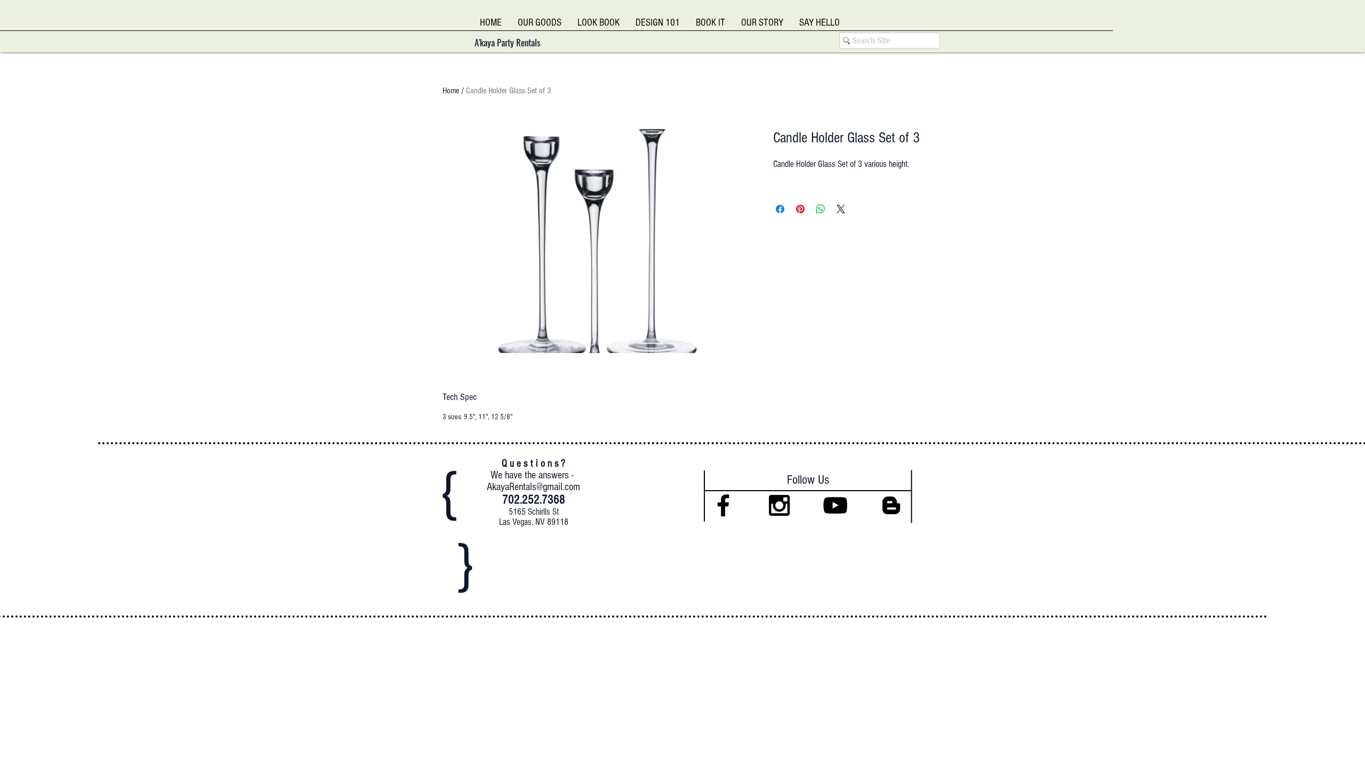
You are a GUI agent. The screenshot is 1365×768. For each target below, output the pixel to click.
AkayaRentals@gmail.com (533, 487)
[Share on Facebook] (780, 209)
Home (451, 90)
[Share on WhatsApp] (820, 209)
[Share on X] (840, 209)
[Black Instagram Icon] (779, 505)
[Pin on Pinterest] (800, 209)
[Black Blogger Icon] (891, 505)
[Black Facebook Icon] (723, 505)
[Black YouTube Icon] (835, 505)
